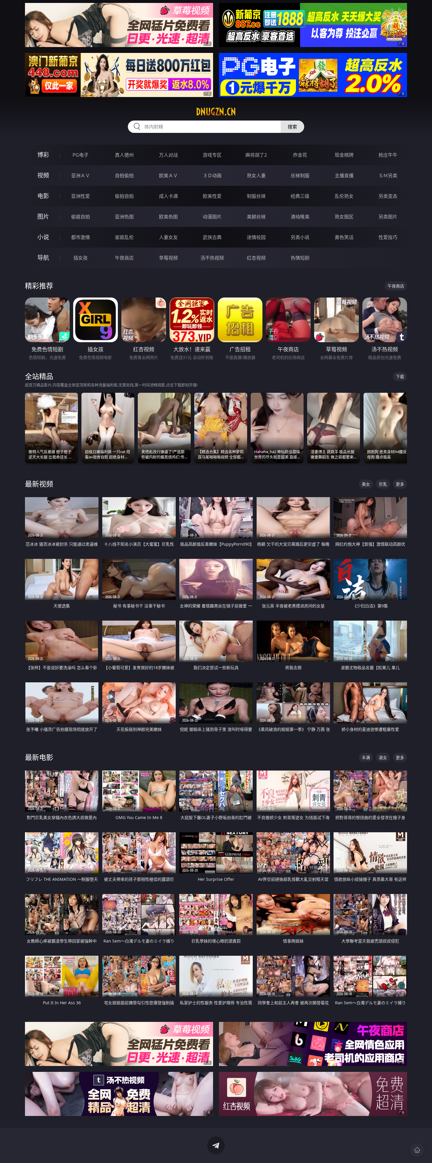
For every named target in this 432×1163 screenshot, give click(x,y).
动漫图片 (212, 216)
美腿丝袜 (256, 216)
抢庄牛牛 (388, 155)
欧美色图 (168, 216)
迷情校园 (256, 237)
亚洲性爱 (80, 196)
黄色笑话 (344, 237)
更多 (400, 484)
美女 (366, 484)
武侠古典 (212, 237)
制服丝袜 (256, 196)
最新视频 (39, 484)
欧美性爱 (212, 196)
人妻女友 (168, 237)
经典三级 (300, 196)
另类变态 (388, 196)
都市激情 (80, 237)
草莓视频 (168, 258)
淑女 (383, 757)
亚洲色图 (124, 216)
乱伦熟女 (344, 196)
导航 (43, 258)
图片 (43, 216)
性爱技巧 (388, 237)
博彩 (43, 155)
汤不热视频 (212, 258)
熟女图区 (344, 216)
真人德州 (124, 155)
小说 (43, 237)
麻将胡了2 (256, 155)
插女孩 (80, 258)
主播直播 (344, 175)
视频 (43, 175)
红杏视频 (256, 258)
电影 (43, 196)
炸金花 (300, 155)
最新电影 (39, 757)
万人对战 (168, 155)
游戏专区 (212, 155)
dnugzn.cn (216, 112)
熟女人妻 (256, 175)
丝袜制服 (300, 175)
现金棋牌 (344, 155)
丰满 (366, 757)
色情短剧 (300, 258)
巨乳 (383, 484)
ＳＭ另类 (388, 175)
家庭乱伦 (124, 237)
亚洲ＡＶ (80, 175)
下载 (400, 376)
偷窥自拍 (80, 216)
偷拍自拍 (124, 196)
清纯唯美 (300, 216)
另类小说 (300, 237)
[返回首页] (417, 1150)
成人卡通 (168, 196)
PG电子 (80, 155)
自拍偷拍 (124, 175)
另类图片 (388, 216)
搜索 (292, 126)
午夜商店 (124, 258)
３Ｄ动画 (212, 175)
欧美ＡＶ (168, 175)
